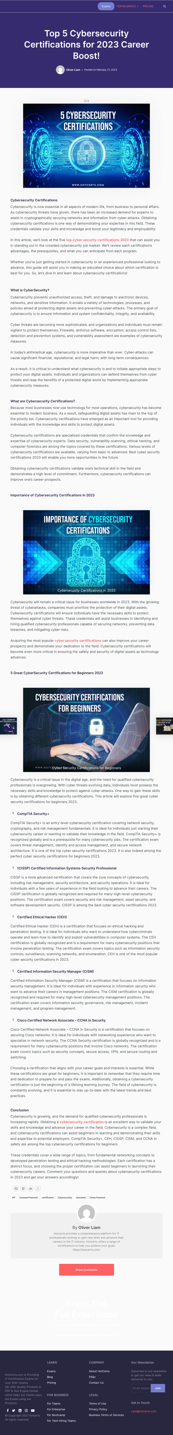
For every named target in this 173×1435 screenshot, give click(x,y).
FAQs (92, 1377)
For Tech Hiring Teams (61, 1420)
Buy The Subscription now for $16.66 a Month (86, 1335)
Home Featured (97, 1197)
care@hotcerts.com (143, 1411)
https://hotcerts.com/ (86, 1249)
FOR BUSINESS (126, 6)
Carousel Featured (28, 1197)
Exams (106, 6)
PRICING (148, 6)
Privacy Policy (98, 1409)
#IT (13, 1197)
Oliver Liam (89, 1227)
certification (48, 1197)
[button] (86, 1270)
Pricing (51, 1382)
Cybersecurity (65, 1197)
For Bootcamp (56, 1415)
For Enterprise (56, 1409)
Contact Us (96, 1382)
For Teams (53, 1403)
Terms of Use (97, 1403)
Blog (50, 1377)
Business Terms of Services (106, 1415)
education (81, 1197)
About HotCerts (99, 1371)
